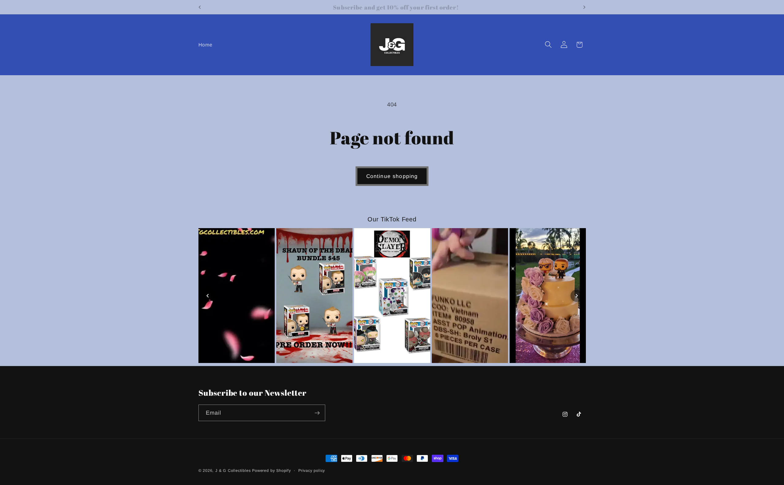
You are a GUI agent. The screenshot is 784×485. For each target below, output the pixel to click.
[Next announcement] (584, 7)
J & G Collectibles (233, 470)
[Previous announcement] (199, 7)
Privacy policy (311, 470)
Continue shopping (392, 176)
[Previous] (208, 296)
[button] (548, 45)
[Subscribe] (317, 413)
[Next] (577, 296)
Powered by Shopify (271, 470)
